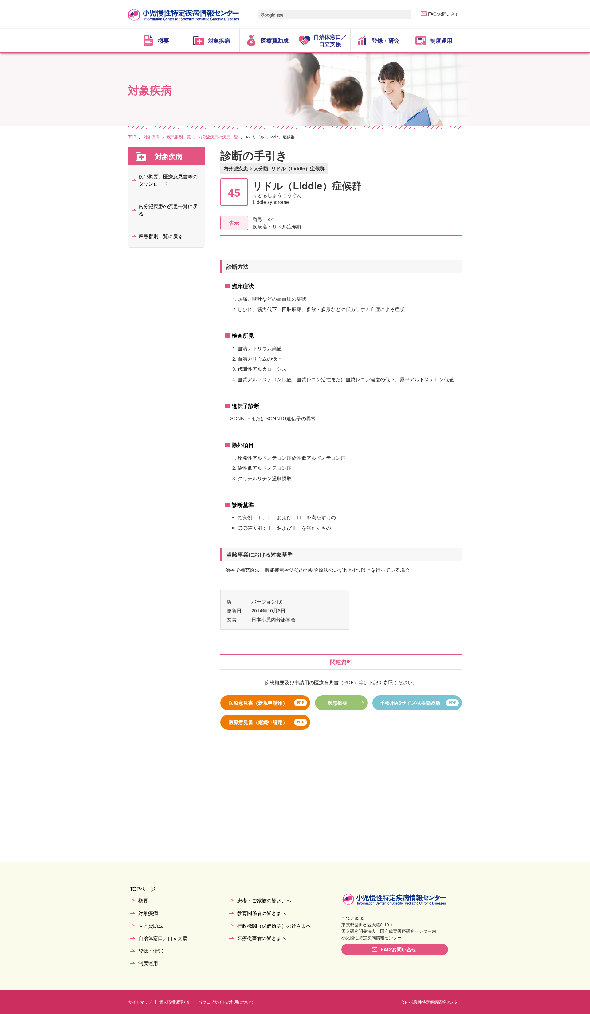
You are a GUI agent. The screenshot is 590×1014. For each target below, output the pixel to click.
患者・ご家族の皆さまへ (264, 900)
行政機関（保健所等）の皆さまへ (274, 926)
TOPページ (142, 889)
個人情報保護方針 (175, 1002)
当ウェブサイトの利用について (226, 1002)
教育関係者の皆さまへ (261, 913)
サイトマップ (140, 1002)
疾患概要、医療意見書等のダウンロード (168, 180)
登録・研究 (150, 951)
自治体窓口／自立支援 (162, 938)
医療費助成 (150, 926)
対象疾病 (151, 137)
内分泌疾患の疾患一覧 (218, 137)
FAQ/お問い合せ (443, 14)
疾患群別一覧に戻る (161, 236)
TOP (132, 137)
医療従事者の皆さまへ (261, 938)
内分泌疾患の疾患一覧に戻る (168, 210)
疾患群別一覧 (179, 137)
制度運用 (148, 963)
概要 (143, 900)
